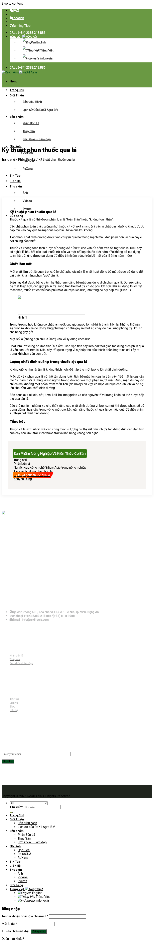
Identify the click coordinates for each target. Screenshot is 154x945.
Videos (27, 201)
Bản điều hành (32, 102)
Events (27, 209)
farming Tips (21, 26)
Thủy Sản (29, 131)
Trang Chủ (17, 90)
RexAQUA (24, 854)
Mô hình (15, 846)
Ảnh (25, 193)
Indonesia (45, 58)
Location (18, 18)
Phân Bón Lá (31, 123)
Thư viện (16, 186)
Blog (12, 706)
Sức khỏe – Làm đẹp (37, 139)
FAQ (16, 10)
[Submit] (11, 812)
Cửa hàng (16, 215)
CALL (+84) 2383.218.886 (27, 33)
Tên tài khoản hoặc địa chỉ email (25, 916)
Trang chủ (8, 159)
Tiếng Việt (16, 36)
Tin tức (15, 699)
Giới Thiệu (17, 95)
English (41, 42)
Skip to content (12, 3)
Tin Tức (15, 175)
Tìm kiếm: (16, 807)
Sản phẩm (16, 116)
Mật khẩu (9, 924)
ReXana (28, 168)
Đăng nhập (39, 931)
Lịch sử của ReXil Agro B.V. (40, 110)
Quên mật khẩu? (13, 939)
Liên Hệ (15, 181)
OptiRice (24, 850)
